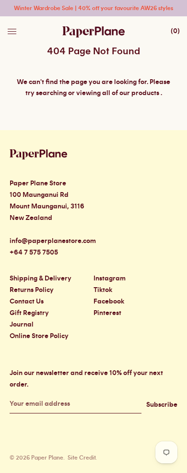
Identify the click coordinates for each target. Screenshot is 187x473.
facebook (109, 301)
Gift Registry (29, 313)
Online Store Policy (39, 336)
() (175, 31)
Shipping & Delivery (40, 278)
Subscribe (161, 404)
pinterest (107, 313)
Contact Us (27, 301)
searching (51, 93)
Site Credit (81, 458)
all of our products (130, 93)
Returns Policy (32, 290)
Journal (22, 324)
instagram (110, 278)
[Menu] (13, 29)
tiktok (103, 290)
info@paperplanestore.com (53, 241)
